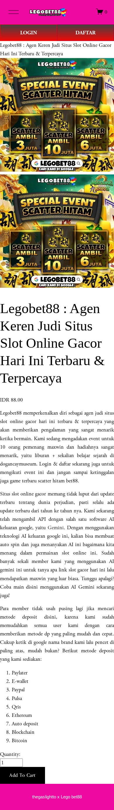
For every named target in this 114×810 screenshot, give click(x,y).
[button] (22, 775)
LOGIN (28, 33)
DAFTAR (85, 33)
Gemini (56, 527)
